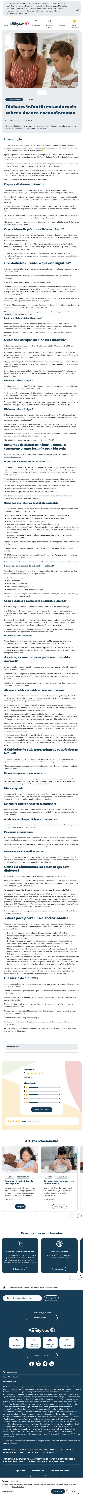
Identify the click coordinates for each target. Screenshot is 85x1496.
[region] (41, 1487)
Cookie (57, 1476)
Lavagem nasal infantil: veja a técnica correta (59, 1182)
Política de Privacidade (60, 1470)
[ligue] (51, 1363)
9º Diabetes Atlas (50, 157)
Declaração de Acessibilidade (35, 1476)
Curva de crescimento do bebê (20, 1252)
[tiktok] (45, 1363)
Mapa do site (20, 1470)
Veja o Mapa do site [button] (10, 1377)
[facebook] (31, 1363)
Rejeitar (73, 1491)
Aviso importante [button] (9, 1381)
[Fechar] (77, 8)
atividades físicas (52, 312)
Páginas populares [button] (10, 1372)
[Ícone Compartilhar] (43, 93)
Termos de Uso (38, 1470)
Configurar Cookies (8, 1491)
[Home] (19, 23)
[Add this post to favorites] (39, 93)
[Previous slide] (31, 24)
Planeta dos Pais (59, 1252)
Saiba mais (23, 13)
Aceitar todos (58, 1491)
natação (60, 812)
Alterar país (40, 1317)
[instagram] (38, 1363)
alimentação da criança (70, 305)
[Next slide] (79, 1216)
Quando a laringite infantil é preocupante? (19, 1182)
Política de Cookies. (18, 1487)
